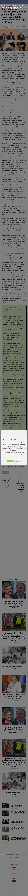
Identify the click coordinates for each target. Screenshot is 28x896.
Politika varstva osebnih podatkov (14, 866)
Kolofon (14, 868)
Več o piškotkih (17, 461)
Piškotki (14, 869)
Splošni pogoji (14, 864)
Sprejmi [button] (10, 461)
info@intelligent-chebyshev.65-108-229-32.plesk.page (16, 873)
